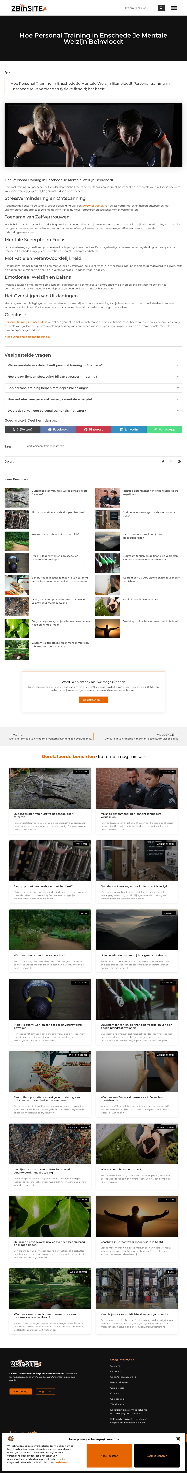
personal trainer (92, 205)
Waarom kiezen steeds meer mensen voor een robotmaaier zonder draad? (45, 1316)
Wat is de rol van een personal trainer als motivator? (93, 410)
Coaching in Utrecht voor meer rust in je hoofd (151, 621)
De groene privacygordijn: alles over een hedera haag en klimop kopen (49, 1243)
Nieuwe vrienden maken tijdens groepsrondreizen (134, 955)
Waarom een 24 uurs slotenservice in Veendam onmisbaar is (132, 1099)
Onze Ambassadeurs (121, 1376)
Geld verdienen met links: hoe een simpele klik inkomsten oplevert (128, 1421)
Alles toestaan (109, 1455)
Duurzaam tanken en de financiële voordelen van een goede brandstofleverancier (136, 1026)
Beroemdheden (119, 1382)
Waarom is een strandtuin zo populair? (55, 534)
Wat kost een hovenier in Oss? (141, 599)
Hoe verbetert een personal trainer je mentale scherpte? (93, 399)
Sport (8, 72)
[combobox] (140, 8)
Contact (114, 1393)
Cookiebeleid (117, 1398)
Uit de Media (117, 1387)
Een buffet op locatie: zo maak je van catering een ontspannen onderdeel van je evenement (47, 1099)
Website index (117, 1404)
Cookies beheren (157, 1455)
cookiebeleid (61, 1462)
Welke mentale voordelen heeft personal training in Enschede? (93, 365)
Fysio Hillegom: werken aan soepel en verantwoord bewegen (48, 1026)
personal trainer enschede (48, 445)
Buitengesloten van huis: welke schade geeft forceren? (44, 815)
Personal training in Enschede (25, 322)
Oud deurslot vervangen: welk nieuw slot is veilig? (134, 886)
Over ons (115, 1366)
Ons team (115, 1371)
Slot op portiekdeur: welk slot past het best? (58, 512)
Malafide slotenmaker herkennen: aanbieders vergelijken (131, 815)
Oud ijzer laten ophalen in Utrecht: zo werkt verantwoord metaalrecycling (43, 1171)
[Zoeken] (161, 8)
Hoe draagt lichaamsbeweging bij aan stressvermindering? (93, 376)
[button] (178, 1439)
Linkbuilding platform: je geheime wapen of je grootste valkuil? (128, 1411)
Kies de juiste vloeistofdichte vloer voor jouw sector (135, 1314)
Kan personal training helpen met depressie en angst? (93, 388)
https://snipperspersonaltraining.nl (28, 336)
